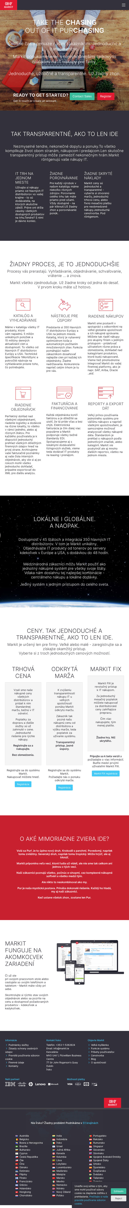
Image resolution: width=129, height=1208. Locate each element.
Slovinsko (98, 1153)
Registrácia (23, 784)
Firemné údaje (16, 1062)
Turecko (97, 1181)
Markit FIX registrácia (105, 773)
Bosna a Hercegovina (31, 1142)
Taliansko (98, 1177)
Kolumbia (61, 1156)
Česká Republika (28, 1156)
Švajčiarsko (99, 1170)
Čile (21, 1160)
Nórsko (60, 1188)
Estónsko (24, 1170)
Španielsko (99, 1167)
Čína (21, 1163)
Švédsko (98, 1174)
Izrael (59, 1146)
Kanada (60, 1153)
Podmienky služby (19, 1044)
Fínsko (23, 1177)
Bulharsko (24, 1149)
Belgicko (24, 1139)
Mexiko (60, 1181)
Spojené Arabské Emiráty (107, 1156)
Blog (93, 1059)
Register (106, 96)
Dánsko (23, 1167)
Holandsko (25, 1188)
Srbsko (97, 1163)
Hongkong (25, 1191)
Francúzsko (25, 1181)
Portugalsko (99, 1135)
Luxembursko (63, 1167)
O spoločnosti (98, 1062)
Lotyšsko (61, 1163)
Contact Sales (82, 96)
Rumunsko (99, 1142)
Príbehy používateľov (102, 1051)
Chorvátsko (25, 1195)
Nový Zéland (63, 1191)
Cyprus (23, 1153)
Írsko (59, 1142)
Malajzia (60, 1174)
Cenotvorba (97, 1055)
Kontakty (13, 1066)
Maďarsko (61, 1170)
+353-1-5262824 (65, 1044)
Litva (59, 1160)
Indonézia (61, 1139)
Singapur (98, 1146)
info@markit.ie (61, 1048)
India (59, 1135)
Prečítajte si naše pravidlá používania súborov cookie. (91, 1200)
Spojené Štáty (101, 1160)
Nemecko (61, 1184)
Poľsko (60, 1195)
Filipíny (23, 1174)
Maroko (60, 1177)
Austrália (24, 1135)
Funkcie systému (100, 1048)
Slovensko (98, 1149)
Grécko (23, 1184)
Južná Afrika (63, 1149)
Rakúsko (98, 1139)
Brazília (23, 1146)
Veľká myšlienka (100, 1044)
